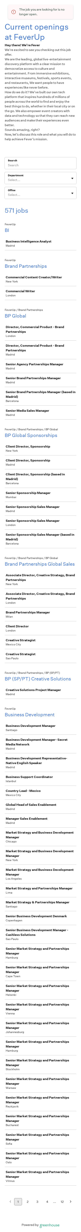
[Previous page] (10, 1202)
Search (12, 160)
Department (15, 175)
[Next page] (70, 1202)
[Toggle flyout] (72, 178)
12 (62, 1202)
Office (12, 190)
